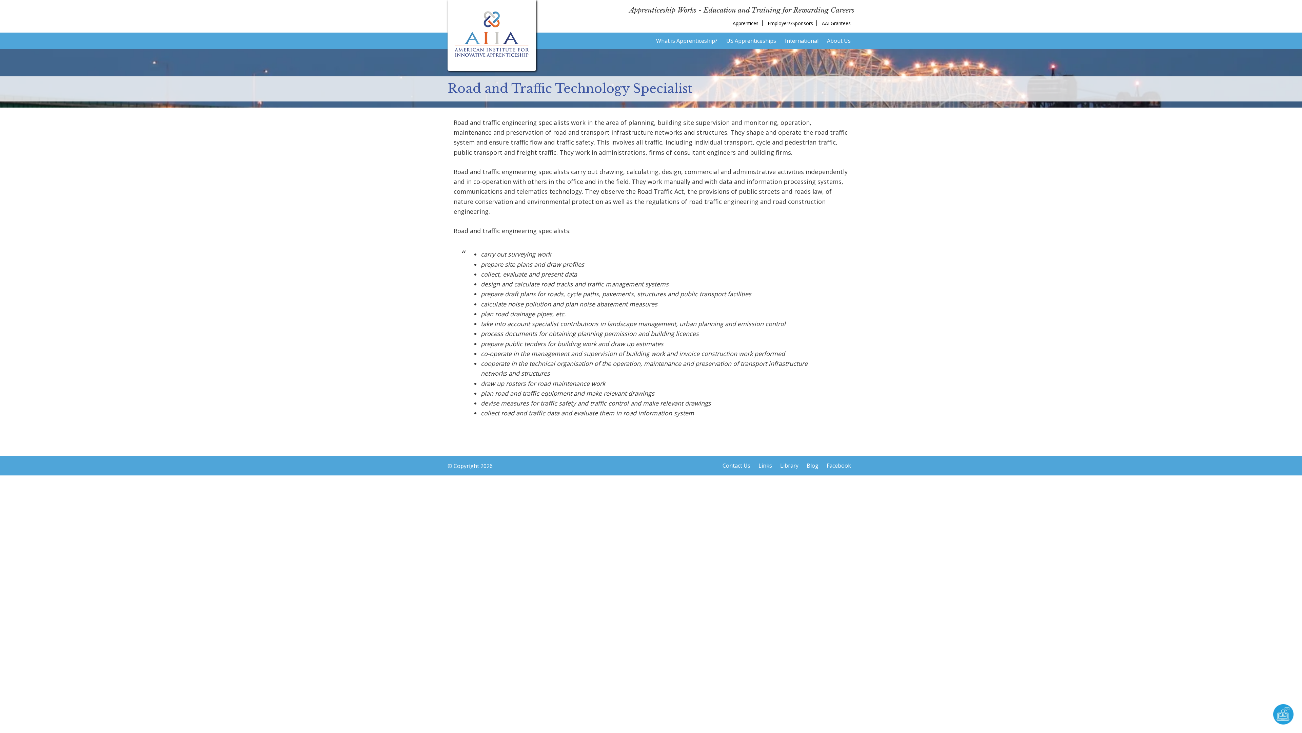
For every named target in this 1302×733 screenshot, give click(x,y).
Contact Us (736, 465)
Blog (812, 465)
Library (789, 465)
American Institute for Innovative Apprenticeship (492, 34)
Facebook (839, 465)
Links (765, 465)
